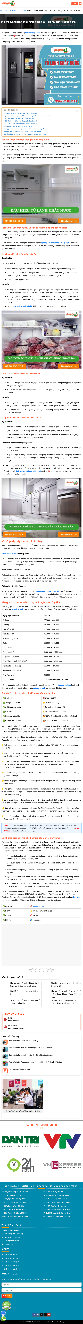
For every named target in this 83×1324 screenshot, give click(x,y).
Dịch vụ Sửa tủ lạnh (18, 10)
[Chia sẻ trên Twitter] (39, 970)
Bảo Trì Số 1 (5, 10)
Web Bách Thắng (59, 1322)
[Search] (80, 3)
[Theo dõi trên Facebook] (34, 1314)
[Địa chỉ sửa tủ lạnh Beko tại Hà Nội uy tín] (5, 993)
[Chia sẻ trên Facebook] (35, 970)
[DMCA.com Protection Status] (6, 1305)
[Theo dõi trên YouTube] (49, 1314)
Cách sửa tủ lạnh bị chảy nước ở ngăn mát (22, 121)
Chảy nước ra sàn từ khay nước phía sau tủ (22, 124)
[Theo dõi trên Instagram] (37, 1314)
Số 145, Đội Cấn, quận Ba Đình (21, 1069)
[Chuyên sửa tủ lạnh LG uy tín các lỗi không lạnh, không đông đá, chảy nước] (46, 993)
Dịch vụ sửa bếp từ (10, 1255)
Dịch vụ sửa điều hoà (11, 1265)
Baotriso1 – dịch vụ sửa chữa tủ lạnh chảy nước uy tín (22, 131)
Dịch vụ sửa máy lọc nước (13, 1269)
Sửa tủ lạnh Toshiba (10, 553)
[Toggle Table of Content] (77, 110)
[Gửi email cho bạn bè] (43, 970)
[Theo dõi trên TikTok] (41, 1314)
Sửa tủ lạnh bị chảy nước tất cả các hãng (18, 126)
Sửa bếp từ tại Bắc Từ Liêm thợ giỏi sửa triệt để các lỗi (30, 1048)
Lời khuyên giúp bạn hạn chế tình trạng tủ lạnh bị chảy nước (25, 134)
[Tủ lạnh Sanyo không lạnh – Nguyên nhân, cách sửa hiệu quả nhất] (46, 1003)
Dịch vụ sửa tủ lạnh (11, 1258)
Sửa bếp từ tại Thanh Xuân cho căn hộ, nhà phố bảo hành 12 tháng (35, 1062)
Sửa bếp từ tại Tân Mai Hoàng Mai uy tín (24, 1041)
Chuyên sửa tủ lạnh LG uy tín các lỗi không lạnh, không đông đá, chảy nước (66, 994)
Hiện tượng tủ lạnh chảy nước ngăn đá (21, 118)
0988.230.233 (38, 906)
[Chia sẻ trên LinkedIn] (52, 970)
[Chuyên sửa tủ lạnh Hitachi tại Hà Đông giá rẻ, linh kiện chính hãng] (5, 985)
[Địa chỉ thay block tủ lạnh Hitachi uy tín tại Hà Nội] (46, 985)
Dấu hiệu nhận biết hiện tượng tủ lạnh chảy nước (21, 113)
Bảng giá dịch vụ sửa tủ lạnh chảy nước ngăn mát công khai (24, 129)
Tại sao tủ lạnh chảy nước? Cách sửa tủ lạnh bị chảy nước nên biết (27, 116)
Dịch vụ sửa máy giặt (11, 1262)
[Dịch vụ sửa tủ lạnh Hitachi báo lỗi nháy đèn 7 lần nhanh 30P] (5, 1003)
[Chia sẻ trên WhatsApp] (31, 970)
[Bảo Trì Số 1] (8, 3)
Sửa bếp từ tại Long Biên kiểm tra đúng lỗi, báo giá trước (31, 1055)
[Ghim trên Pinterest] (47, 970)
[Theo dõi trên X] (45, 1314)
